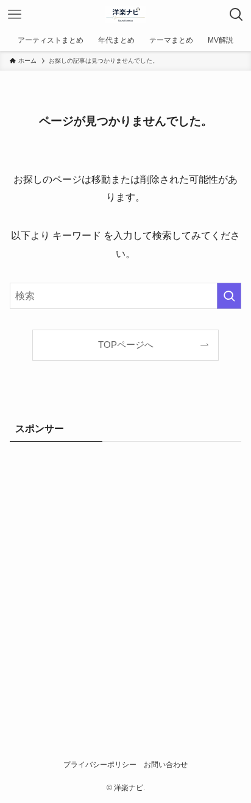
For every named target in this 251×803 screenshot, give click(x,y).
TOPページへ (126, 345)
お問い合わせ (166, 764)
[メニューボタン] (14, 14)
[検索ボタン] (236, 14)
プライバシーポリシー (99, 764)
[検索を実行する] (229, 296)
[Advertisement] (125, 582)
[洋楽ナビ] (125, 14)
